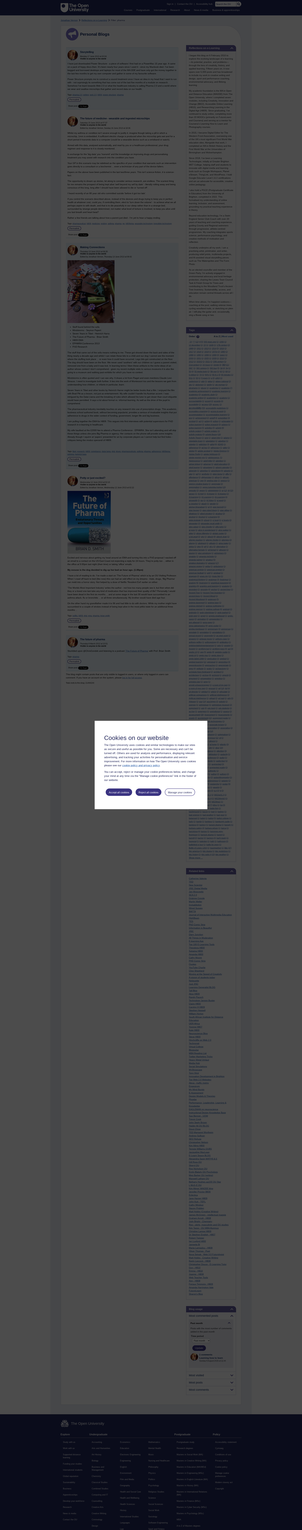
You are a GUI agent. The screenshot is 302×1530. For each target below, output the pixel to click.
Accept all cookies (119, 792)
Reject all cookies (148, 792)
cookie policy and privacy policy (141, 765)
